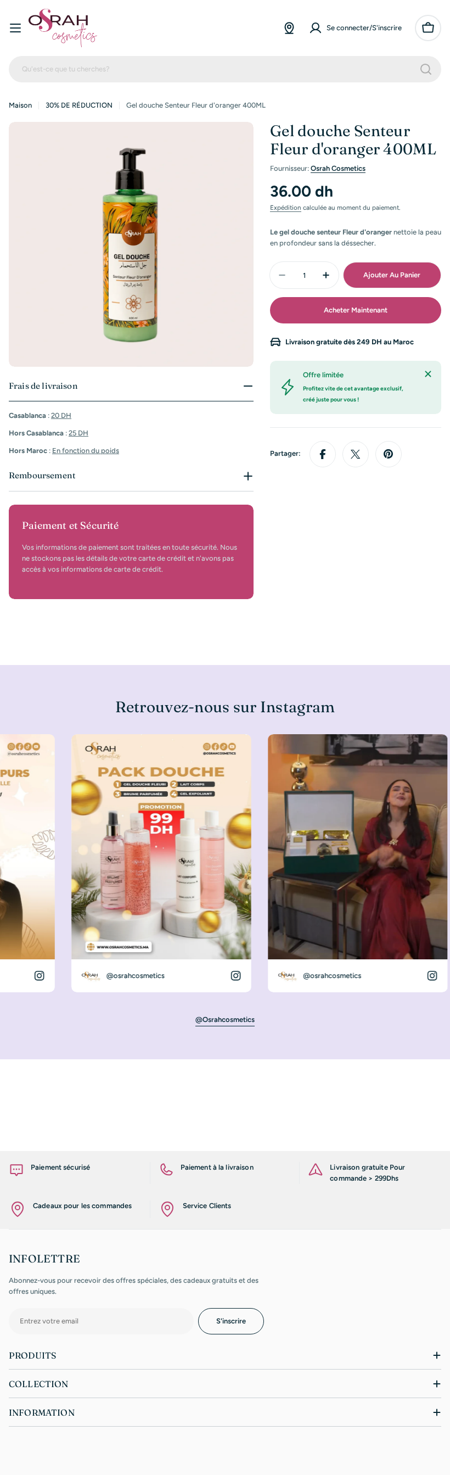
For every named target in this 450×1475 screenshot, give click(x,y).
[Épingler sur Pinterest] (388, 454)
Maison (20, 105)
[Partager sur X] (355, 454)
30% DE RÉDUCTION (79, 105)
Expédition (285, 207)
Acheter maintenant (355, 310)
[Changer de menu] (15, 28)
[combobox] (225, 69)
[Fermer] (428, 374)
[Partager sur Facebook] (323, 454)
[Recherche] (425, 69)
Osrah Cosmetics (338, 168)
